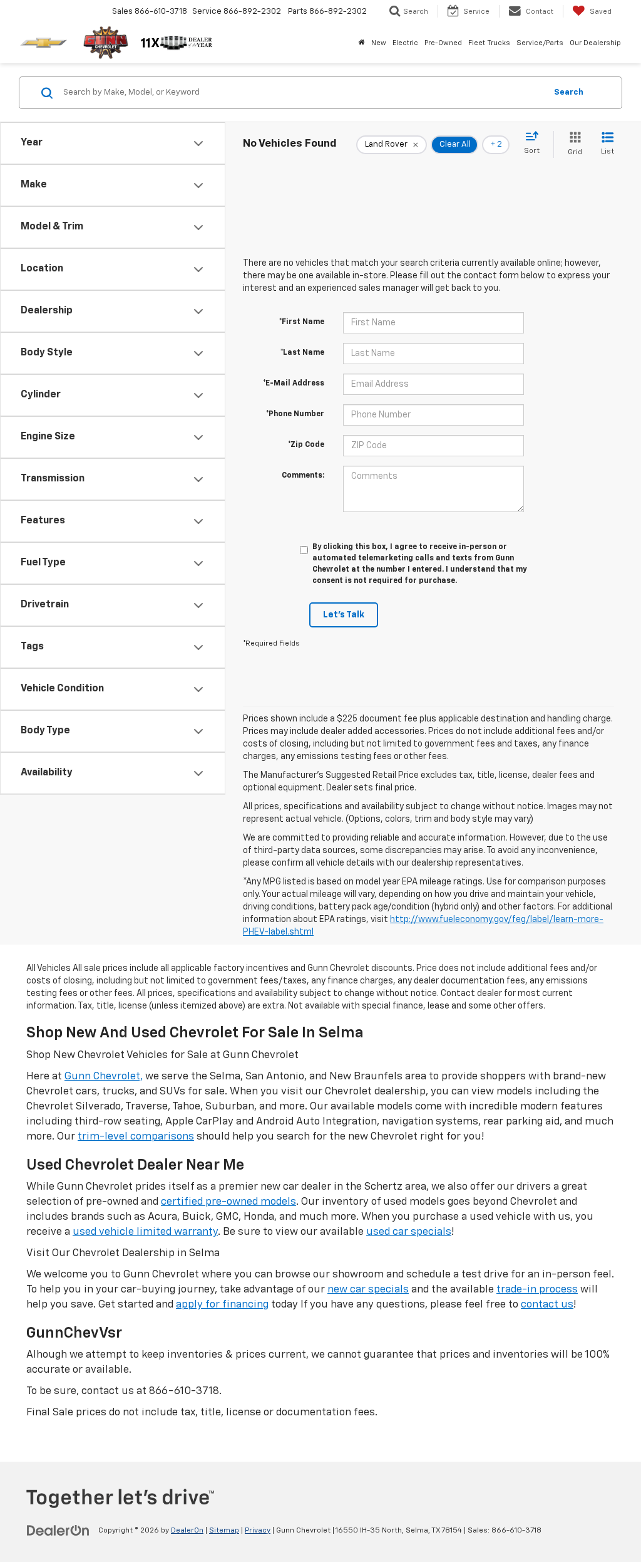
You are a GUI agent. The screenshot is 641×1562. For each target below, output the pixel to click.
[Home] (362, 43)
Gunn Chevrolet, (103, 1076)
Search (568, 92)
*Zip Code (306, 445)
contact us (547, 1304)
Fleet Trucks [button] (489, 42)
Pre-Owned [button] (443, 42)
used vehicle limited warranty (145, 1232)
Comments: (303, 476)
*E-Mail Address (293, 383)
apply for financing (222, 1304)
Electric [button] (405, 42)
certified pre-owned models (228, 1202)
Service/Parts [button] (539, 42)
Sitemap (224, 1530)
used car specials (408, 1232)
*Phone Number (295, 414)
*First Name (301, 322)
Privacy (257, 1530)
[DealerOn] (58, 1530)
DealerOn (187, 1530)
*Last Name (302, 353)
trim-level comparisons (136, 1136)
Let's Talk (343, 615)
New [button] (378, 42)
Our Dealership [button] (595, 42)
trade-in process (537, 1289)
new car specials (368, 1289)
